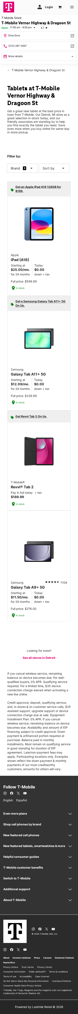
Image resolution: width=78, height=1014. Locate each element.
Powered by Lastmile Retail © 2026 (39, 1007)
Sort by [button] (54, 168)
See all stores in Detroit (39, 657)
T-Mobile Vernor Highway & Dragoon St (38, 70)
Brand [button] (15, 168)
